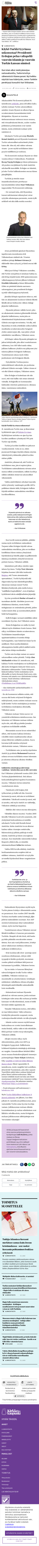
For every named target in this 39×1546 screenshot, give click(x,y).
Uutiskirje (20, 1396)
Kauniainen (5, 1465)
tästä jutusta (11, 1147)
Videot (4, 1446)
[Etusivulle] (7, 2)
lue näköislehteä (9, 1492)
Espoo (4, 1462)
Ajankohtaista (7, 1429)
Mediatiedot (6, 1481)
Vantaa (4, 1469)
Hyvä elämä (5, 1433)
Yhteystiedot (6, 1478)
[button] (22, 1164)
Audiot (4, 1443)
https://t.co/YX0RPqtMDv (16, 683)
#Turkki (4, 683)
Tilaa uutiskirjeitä (7, 1488)
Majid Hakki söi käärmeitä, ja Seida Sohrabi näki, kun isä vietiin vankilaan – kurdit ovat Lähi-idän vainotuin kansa (19, 1339)
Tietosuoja (5, 1485)
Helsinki (4, 1459)
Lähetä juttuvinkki (30, 1383)
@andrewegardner (8, 1081)
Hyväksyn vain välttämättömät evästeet (19, 1540)
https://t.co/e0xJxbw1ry (19, 1084)
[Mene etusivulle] (11, 1413)
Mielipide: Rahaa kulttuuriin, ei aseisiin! (18, 1276)
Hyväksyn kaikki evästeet (19, 1533)
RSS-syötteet (6, 1450)
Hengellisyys (6, 1439)
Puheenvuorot (7, 1436)
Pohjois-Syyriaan (24, 432)
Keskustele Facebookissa (11, 1383)
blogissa (5, 575)
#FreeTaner (6, 1084)
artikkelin (15, 104)
